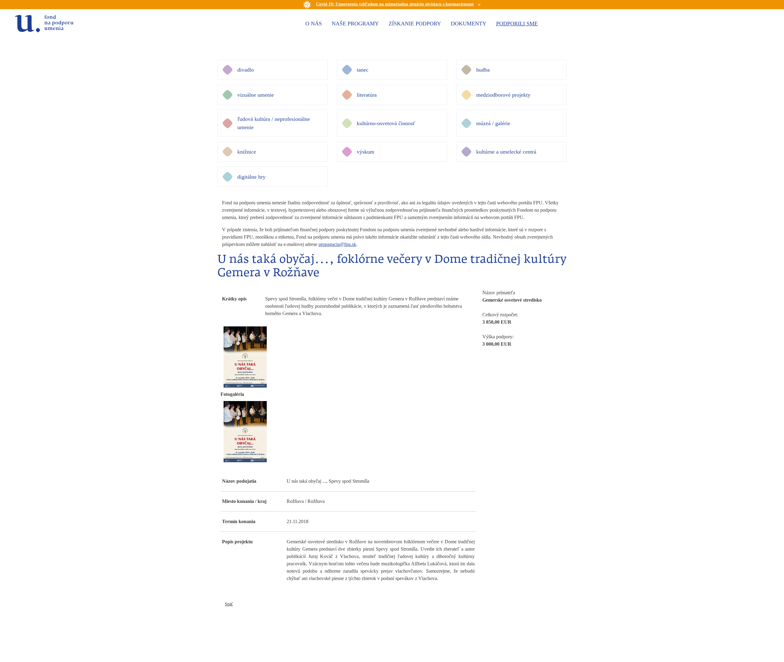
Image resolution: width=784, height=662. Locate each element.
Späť (229, 604)
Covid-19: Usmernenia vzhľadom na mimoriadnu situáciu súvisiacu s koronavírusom (395, 4)
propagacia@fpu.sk (337, 244)
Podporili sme (517, 23)
